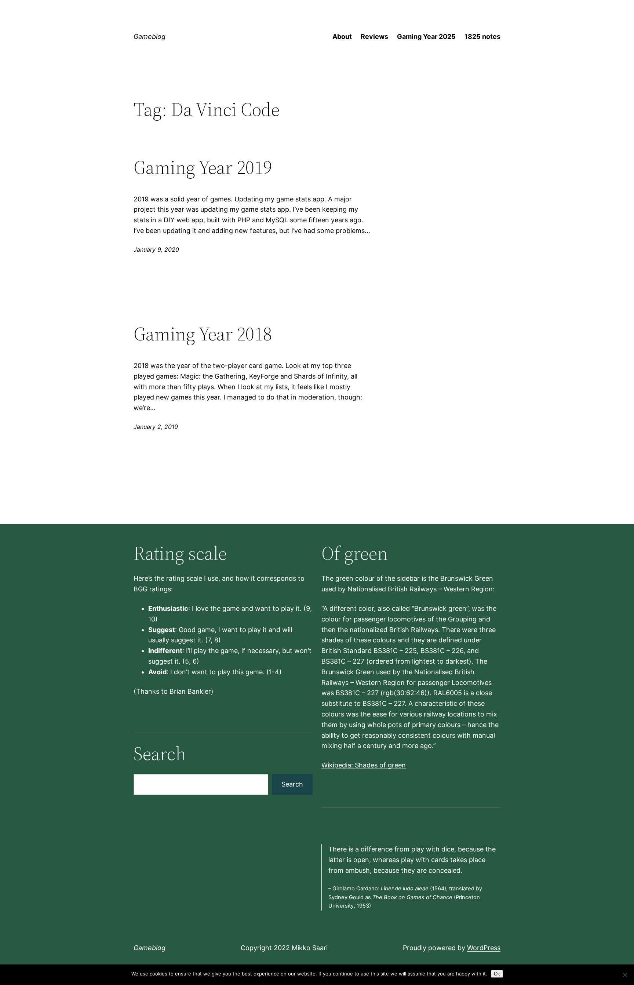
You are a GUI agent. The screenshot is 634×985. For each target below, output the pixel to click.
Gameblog (149, 36)
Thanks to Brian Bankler (173, 691)
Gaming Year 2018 (203, 334)
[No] (624, 974)
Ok (497, 974)
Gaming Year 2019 (203, 167)
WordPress (483, 948)
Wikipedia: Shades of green (363, 765)
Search (292, 784)
